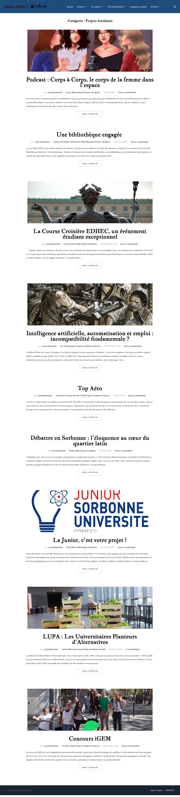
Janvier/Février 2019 (75, 395)
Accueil (70, 6)
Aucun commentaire (127, 92)
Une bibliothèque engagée (90, 134)
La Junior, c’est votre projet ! (90, 539)
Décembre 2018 (73, 547)
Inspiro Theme (156, 790)
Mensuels (90, 141)
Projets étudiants (92, 92)
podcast (80, 92)
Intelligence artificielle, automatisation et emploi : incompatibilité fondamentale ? (90, 336)
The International (115, 6)
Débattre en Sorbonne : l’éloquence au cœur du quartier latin (90, 440)
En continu (96, 6)
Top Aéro (90, 388)
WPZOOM (170, 790)
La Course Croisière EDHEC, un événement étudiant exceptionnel (89, 233)
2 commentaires (132, 649)
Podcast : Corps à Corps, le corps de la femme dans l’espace (90, 82)
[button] (61, 6)
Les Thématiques (68, 345)
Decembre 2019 (67, 141)
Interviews (60, 395)
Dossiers (80, 6)
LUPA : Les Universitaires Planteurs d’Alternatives (90, 639)
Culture (56, 141)
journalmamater (55, 92)
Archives (154, 6)
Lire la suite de (91, 114)
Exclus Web (71, 92)
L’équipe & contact (138, 6)
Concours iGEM (90, 738)
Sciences (97, 345)
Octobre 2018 (68, 745)
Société (102, 649)
